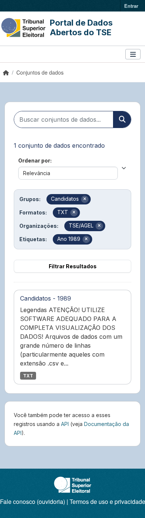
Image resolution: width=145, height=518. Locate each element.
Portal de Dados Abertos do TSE (81, 27)
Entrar (131, 5)
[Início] (6, 72)
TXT (28, 375)
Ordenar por (34, 160)
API (65, 424)
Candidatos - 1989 (45, 298)
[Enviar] (122, 119)
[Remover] (84, 199)
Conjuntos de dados (40, 72)
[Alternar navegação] (133, 54)
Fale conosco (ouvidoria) (32, 501)
